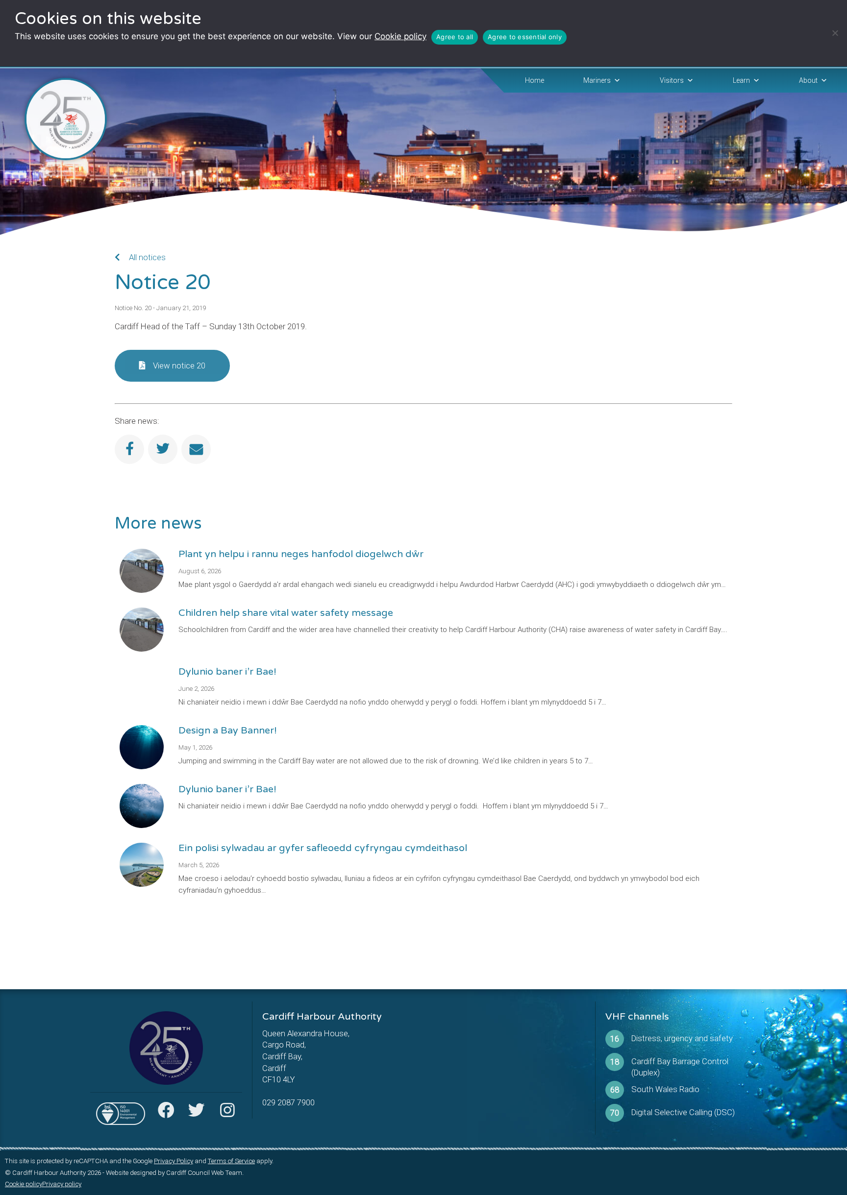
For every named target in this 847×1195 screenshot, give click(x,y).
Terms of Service (231, 1161)
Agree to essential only (525, 37)
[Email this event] (196, 449)
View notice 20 (179, 365)
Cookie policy (400, 36)
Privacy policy (61, 1184)
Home (534, 80)
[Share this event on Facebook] (129, 449)
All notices (146, 257)
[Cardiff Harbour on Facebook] (166, 1113)
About (808, 80)
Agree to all (454, 37)
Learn (741, 80)
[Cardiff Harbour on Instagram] (227, 1113)
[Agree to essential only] (835, 33)
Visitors (672, 80)
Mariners (597, 80)
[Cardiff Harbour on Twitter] (196, 1113)
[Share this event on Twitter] (162, 449)
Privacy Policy (173, 1161)
